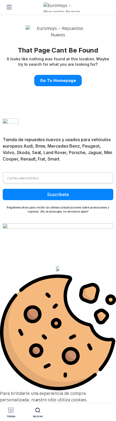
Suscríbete (58, 194)
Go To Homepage (58, 80)
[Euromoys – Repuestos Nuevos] (63, 7)
